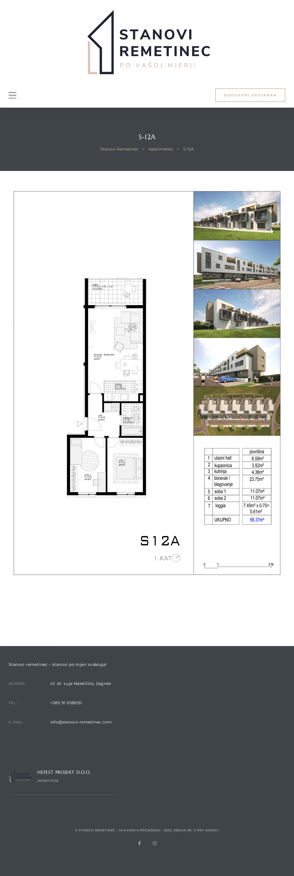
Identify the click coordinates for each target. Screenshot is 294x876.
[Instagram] (155, 843)
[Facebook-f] (139, 843)
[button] (250, 95)
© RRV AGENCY (206, 830)
